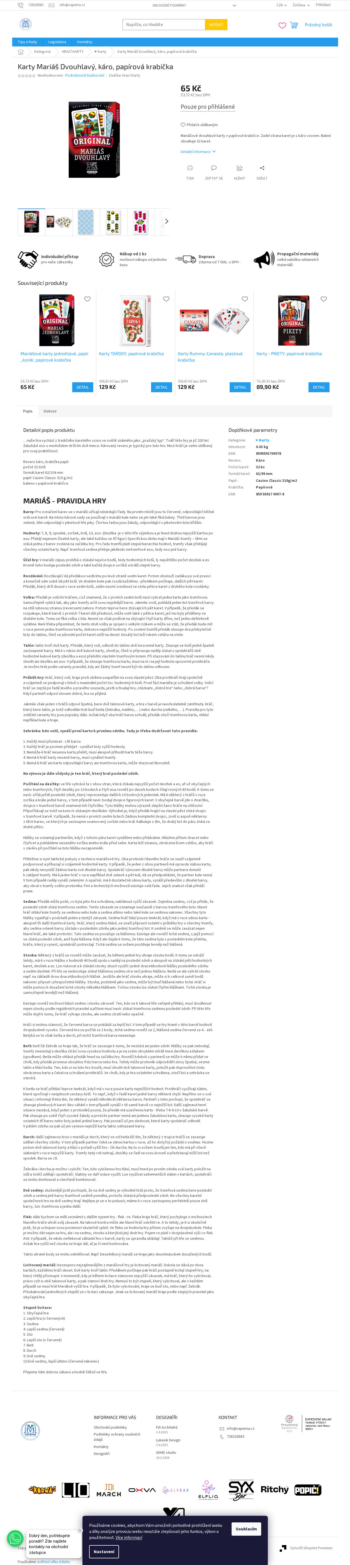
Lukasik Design (168, 1440)
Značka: (124, 75)
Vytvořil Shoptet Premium (311, 1548)
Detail (83, 387)
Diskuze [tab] (50, 411)
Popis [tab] (28, 411)
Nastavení (104, 1552)
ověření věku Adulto (53, 1562)
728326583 (235, 1436)
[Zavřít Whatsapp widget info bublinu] (80, 1530)
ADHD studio (166, 1452)
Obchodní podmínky (169, 5)
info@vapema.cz (241, 1428)
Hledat (216, 24)
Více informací (129, 1538)
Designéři (102, 1454)
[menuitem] (27, 42)
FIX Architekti (167, 1427)
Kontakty (101, 1447)
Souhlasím (246, 1529)
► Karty (262, 440)
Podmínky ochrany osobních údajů (117, 1437)
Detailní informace (196, 152)
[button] (15, 1538)
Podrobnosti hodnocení (84, 75)
